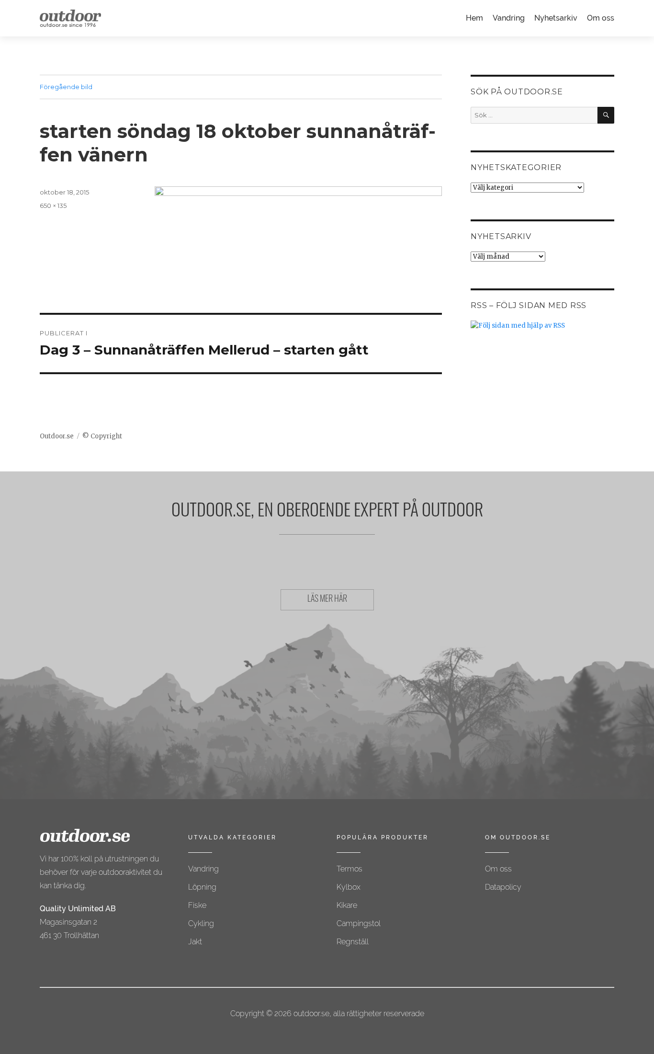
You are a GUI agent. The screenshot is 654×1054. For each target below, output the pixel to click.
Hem (474, 18)
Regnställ (353, 941)
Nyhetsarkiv (555, 18)
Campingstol (359, 923)
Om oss (600, 18)
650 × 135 (53, 205)
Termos (349, 868)
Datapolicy (503, 887)
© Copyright (102, 436)
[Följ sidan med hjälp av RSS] (542, 326)
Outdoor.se (57, 436)
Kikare (347, 905)
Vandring (509, 18)
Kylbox (349, 887)
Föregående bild (66, 87)
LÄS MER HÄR (327, 600)
